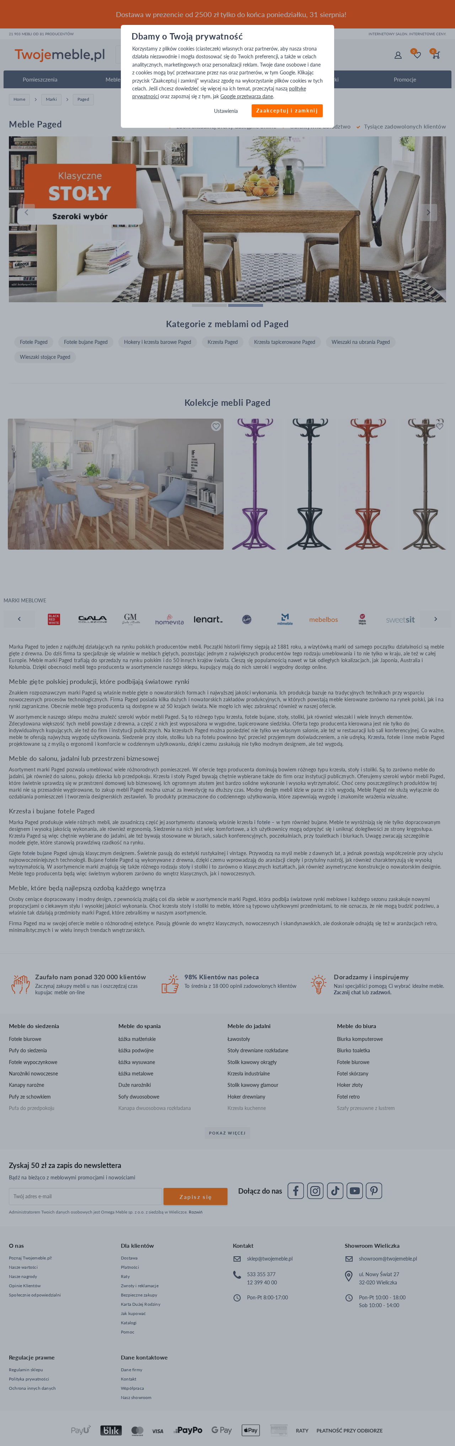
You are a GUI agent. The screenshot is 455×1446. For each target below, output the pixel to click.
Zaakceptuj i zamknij (287, 111)
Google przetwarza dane (246, 97)
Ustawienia (226, 111)
